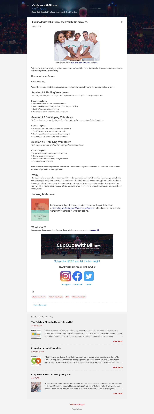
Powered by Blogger (77, 405)
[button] (121, 22)
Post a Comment (40, 305)
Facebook (78, 284)
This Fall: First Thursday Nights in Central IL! (52, 322)
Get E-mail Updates (39, 9)
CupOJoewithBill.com (45, 5)
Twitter (88, 284)
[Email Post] (32, 292)
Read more (118, 341)
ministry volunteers (56, 297)
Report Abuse (77, 409)
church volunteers (39, 297)
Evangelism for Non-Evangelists (46, 348)
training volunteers (79, 297)
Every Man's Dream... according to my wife (50, 374)
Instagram (66, 284)
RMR (67, 297)
